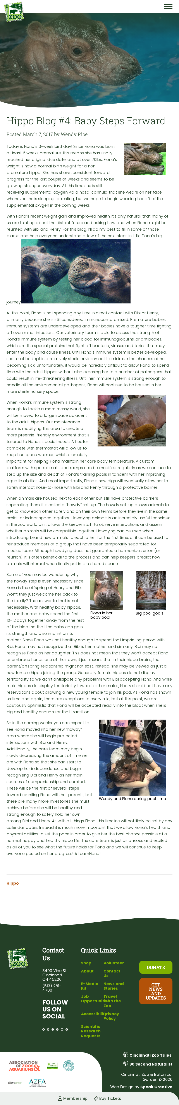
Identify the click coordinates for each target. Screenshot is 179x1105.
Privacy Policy (111, 1016)
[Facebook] (43, 1029)
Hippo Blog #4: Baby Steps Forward (86, 120)
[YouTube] (62, 1029)
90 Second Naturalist (150, 1064)
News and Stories (113, 986)
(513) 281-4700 (51, 988)
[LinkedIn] (48, 1029)
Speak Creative (156, 1087)
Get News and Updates (156, 991)
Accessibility (94, 1013)
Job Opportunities (95, 999)
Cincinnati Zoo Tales (150, 1055)
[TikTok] (66, 1029)
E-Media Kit (89, 986)
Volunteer (113, 963)
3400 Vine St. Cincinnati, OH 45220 (54, 975)
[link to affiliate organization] (24, 1066)
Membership (75, 1098)
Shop (86, 963)
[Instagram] (57, 1029)
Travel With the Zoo (112, 1001)
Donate (156, 967)
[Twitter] (53, 1029)
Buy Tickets (110, 1098)
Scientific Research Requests (91, 1031)
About (87, 971)
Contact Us (111, 973)
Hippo (13, 883)
